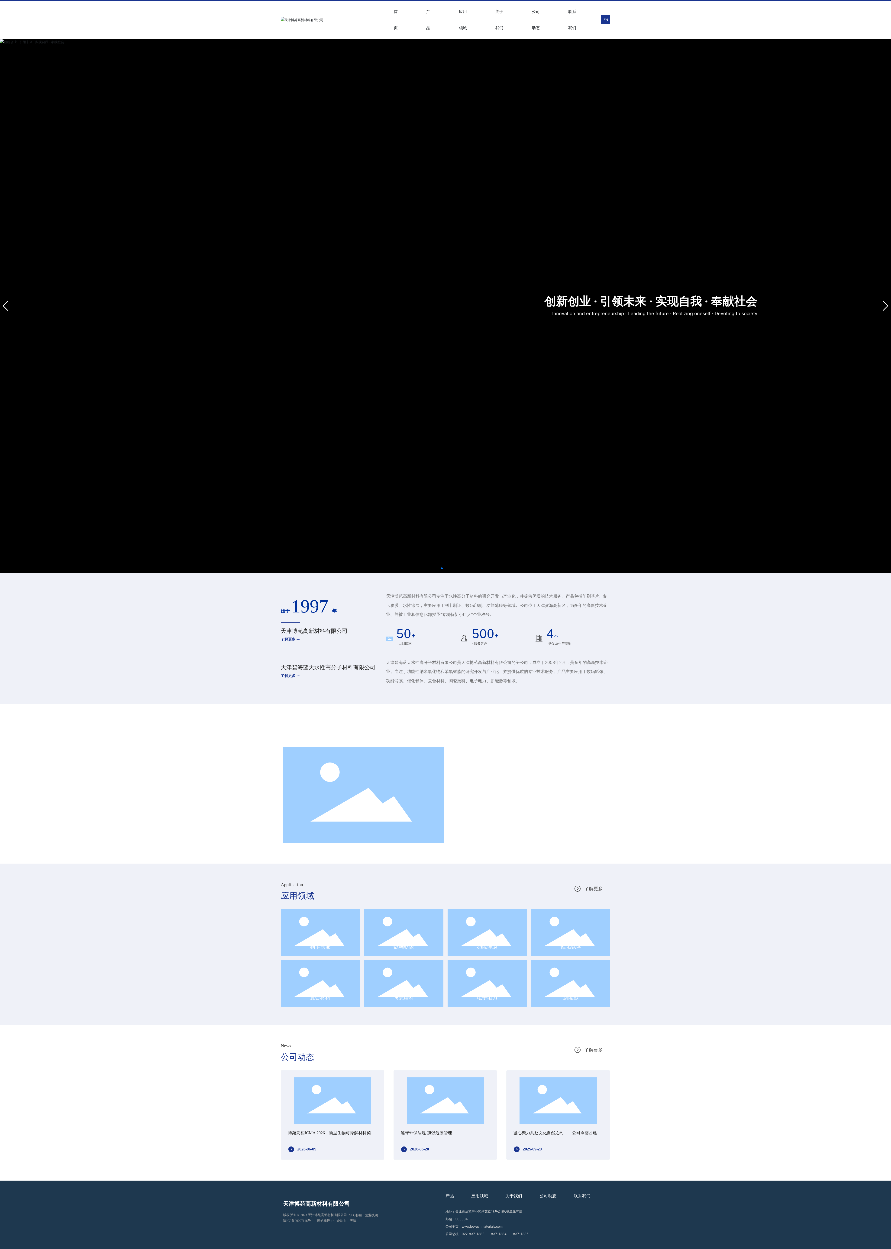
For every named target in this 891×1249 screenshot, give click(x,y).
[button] (442, 568)
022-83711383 (473, 1234)
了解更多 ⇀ (290, 639)
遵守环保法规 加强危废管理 (426, 1133)
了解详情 (472, 816)
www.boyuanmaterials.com (482, 1226)
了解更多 (593, 888)
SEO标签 (355, 1215)
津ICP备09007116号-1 (298, 1221)
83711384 (499, 1234)
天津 (353, 1221)
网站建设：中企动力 (331, 1221)
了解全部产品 (588, 724)
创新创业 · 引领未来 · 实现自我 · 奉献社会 (651, 301)
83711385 (521, 1234)
